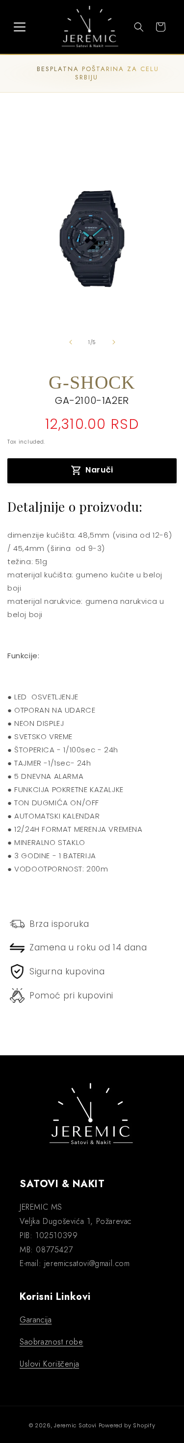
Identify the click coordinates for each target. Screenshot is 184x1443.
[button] (19, 27)
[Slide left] (70, 342)
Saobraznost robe (51, 1341)
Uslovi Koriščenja (49, 1363)
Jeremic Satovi (75, 1425)
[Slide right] (114, 342)
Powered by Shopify (127, 1425)
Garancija (36, 1319)
